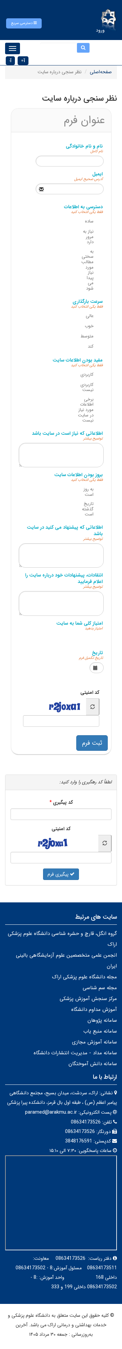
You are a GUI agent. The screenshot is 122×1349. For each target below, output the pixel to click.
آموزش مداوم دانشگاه (94, 1009)
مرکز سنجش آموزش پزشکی (88, 999)
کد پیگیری (63, 802)
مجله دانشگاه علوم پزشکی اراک (84, 977)
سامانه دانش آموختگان (92, 1064)
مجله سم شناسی (100, 988)
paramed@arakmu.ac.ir (51, 1112)
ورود (100, 30)
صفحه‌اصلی (101, 72)
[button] (24, 23)
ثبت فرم (92, 743)
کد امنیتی (89, 692)
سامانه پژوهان (102, 1020)
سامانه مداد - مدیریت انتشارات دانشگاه (75, 1053)
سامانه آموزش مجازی (94, 1042)
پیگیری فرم (58, 874)
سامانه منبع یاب (100, 1031)
